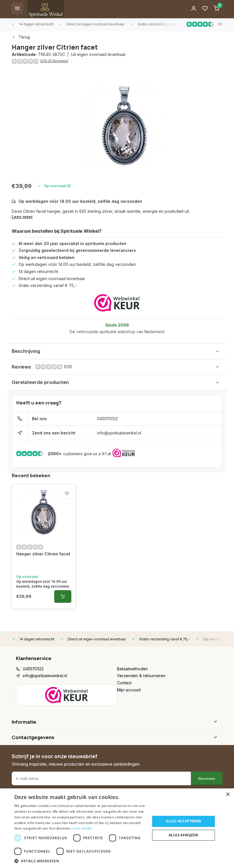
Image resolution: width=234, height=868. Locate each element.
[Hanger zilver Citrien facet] (44, 512)
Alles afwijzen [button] (183, 835)
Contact (124, 682)
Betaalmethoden (132, 668)
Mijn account (129, 689)
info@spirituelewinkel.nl (119, 432)
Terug (24, 37)
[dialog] (117, 828)
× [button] (227, 794)
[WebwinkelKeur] (117, 303)
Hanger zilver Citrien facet (43, 553)
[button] (80, 861)
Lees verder (82, 828)
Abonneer (206, 778)
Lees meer (22, 216)
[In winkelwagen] (62, 596)
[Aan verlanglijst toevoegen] (67, 493)
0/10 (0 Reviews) (54, 61)
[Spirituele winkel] (45, 8)
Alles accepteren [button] (183, 821)
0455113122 (107, 418)
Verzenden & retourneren (141, 675)
